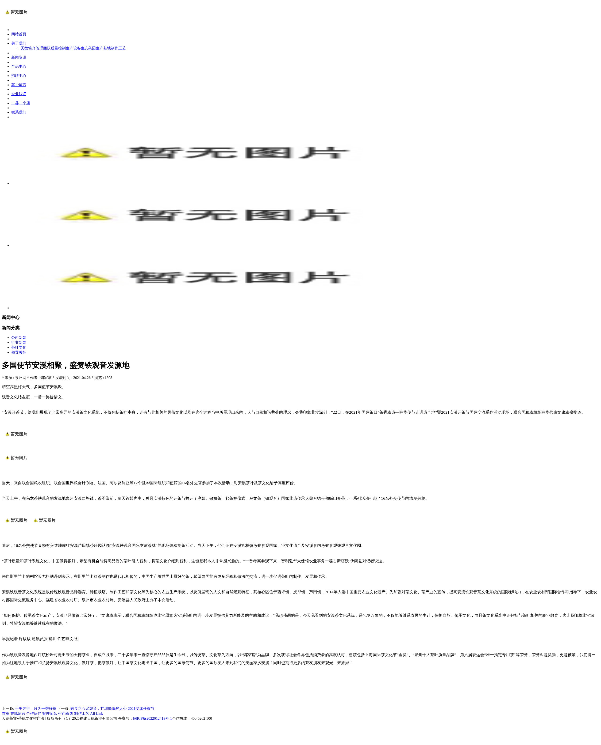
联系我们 (18, 112)
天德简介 (28, 48)
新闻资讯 (18, 57)
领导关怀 (18, 352)
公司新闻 (18, 338)
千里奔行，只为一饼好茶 (35, 709)
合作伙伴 (33, 713)
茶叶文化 (18, 347)
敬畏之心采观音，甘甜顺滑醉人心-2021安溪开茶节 (112, 709)
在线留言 (17, 713)
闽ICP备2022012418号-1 (152, 718)
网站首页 (18, 34)
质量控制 (58, 48)
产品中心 (18, 66)
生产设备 (73, 48)
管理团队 (43, 48)
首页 (5, 713)
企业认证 (18, 94)
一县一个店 (20, 103)
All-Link (96, 713)
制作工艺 (118, 48)
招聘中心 (18, 76)
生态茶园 (88, 48)
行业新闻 (18, 342)
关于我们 (18, 43)
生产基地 (103, 48)
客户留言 (18, 85)
